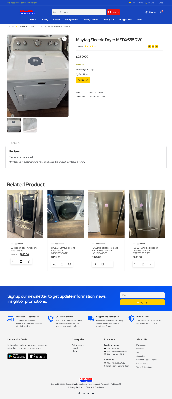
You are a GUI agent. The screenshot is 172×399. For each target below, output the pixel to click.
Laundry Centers (90, 19)
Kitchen (56, 19)
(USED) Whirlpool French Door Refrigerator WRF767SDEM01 (145, 250)
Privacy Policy (75, 387)
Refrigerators (71, 19)
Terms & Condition (95, 387)
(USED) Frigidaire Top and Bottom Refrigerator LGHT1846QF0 (105, 250)
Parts (139, 19)
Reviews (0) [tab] (15, 143)
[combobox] (79, 12)
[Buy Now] (29, 261)
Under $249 (108, 19)
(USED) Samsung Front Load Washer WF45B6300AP (63, 250)
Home (33, 19)
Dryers (31, 26)
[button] (64, 39)
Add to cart (83, 80)
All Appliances (125, 19)
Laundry (44, 19)
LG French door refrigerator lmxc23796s (24, 249)
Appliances (23, 26)
